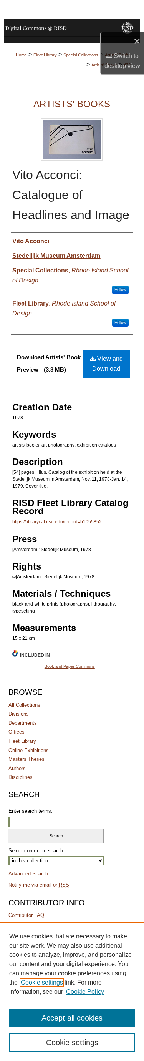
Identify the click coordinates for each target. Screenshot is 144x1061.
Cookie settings (42, 982)
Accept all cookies (72, 1018)
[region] (72, 991)
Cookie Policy (85, 991)
